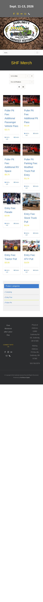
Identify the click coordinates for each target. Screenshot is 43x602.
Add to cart (8, 138)
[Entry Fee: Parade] (11, 198)
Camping (8, 292)
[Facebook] (5, 352)
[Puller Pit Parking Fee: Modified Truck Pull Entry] (31, 149)
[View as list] (23, 87)
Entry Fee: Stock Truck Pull (30, 218)
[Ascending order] (32, 76)
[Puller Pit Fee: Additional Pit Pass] (31, 101)
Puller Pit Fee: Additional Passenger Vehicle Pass (11, 118)
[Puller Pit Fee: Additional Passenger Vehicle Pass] (11, 101)
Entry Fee (8, 297)
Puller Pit (8, 303)
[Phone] (9, 356)
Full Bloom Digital (25, 377)
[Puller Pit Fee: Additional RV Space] (11, 149)
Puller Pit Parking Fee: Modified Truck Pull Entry (31, 167)
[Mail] (6, 356)
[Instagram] (8, 352)
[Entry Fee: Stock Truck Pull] (31, 201)
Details (17, 137)
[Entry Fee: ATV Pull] (31, 245)
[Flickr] (11, 352)
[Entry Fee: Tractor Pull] (11, 245)
